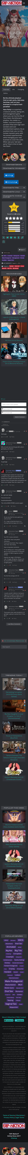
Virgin (20, 1004)
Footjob (21, 966)
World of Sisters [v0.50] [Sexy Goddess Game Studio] (14, 825)
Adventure (9, 944)
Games (12, 266)
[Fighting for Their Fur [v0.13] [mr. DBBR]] (14, 284)
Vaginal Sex (11, 260)
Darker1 (16, 533)
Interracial (10, 975)
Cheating (8, 954)
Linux (22, 266)
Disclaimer (20, 1115)
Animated (11, 946)
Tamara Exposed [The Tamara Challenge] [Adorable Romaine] (14, 757)
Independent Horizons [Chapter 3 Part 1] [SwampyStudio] (14, 885)
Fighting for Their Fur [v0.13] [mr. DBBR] (14, 295)
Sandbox (4, 260)
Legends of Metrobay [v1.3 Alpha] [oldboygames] (14, 318)
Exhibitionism (8, 960)
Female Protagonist (10, 966)
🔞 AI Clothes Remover (13, 641)
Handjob (22, 255)
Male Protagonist (6, 258)
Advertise (11, 1017)
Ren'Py (9, 268)
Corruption (17, 953)
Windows (15, 268)
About (4, 1017)
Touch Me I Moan (18, 608)
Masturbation (10, 984)
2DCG (4, 255)
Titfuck (18, 1000)
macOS (4, 268)
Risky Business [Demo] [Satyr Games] (14, 845)
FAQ (17, 1017)
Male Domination (13, 978)
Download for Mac (11, 187)
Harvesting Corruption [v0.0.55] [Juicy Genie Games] (14, 694)
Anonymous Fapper (19, 513)
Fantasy (7, 963)
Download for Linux (11, 191)
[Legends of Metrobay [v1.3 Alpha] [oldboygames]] (14, 307)
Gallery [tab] (5, 93)
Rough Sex (8, 994)
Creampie (9, 255)
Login (3, 399)
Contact (23, 1017)
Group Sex (20, 969)
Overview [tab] (6, 89)
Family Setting (19, 960)
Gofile (9, 175)
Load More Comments (14, 624)
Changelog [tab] (21, 89)
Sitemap (14, 1138)
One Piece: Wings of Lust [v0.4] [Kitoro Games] (14, 906)
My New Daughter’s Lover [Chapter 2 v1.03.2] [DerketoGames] (14, 716)
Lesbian (17, 975)
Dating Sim (16, 255)
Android (17, 266)
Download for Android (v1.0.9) (12, 196)
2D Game (13, 940)
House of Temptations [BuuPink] (14, 737)
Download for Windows (13, 168)
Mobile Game (9, 988)
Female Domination (18, 963)
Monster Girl (19, 988)
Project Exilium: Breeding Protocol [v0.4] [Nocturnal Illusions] (14, 362)
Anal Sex (18, 943)
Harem (16, 972)
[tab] (14, 168)
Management (15, 258)
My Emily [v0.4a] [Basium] (14, 340)
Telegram (20, 1020)
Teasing (10, 1000)
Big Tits (18, 950)
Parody (22, 258)
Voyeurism (14, 1007)
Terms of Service (9, 1115)
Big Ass (9, 950)
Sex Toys (18, 997)
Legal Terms (19, 1117)
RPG (14, 994)
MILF (20, 984)
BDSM (19, 947)
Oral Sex (9, 991)
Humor (21, 972)
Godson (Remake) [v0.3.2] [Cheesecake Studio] (14, 778)
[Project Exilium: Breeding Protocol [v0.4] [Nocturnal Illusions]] (14, 351)
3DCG (20, 940)
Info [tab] (13, 89)
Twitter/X (9, 1020)
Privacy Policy (9, 1117)
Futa (5, 969)
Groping (12, 969)
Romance (19, 991)
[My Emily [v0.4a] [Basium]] (14, 330)
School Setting (10, 997)
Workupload (11, 182)
